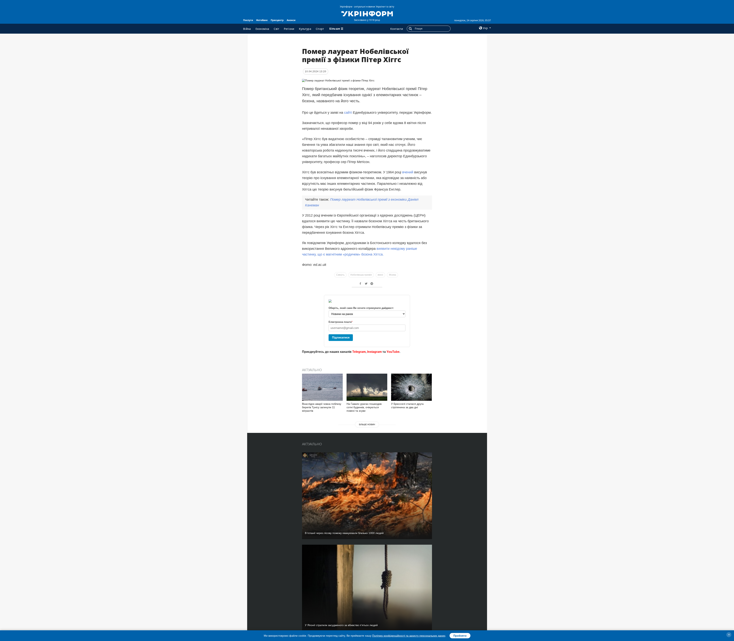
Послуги (248, 20)
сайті (348, 112)
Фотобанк (262, 20)
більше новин (367, 424)
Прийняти (460, 635)
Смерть (340, 274)
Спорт (320, 29)
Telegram (359, 351)
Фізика (392, 274)
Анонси (291, 20)
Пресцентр (277, 20)
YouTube (392, 351)
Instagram (374, 351)
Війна (247, 29)
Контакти (396, 29)
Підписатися (341, 337)
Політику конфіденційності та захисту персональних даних (408, 635)
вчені (380, 274)
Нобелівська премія (361, 274)
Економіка (262, 29)
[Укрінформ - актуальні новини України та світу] (367, 13)
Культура (305, 29)
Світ (276, 29)
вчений (407, 172)
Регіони (289, 29)
